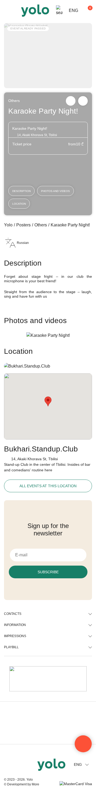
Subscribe (48, 572)
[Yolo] (35, 11)
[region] (48, 396)
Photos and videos (55, 191)
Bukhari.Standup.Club (41, 449)
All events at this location (48, 486)
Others (14, 101)
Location (19, 203)
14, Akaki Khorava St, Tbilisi (34, 459)
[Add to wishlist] (83, 101)
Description (21, 191)
